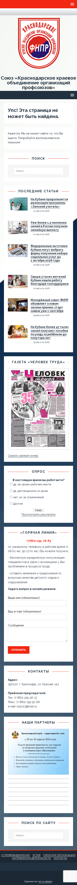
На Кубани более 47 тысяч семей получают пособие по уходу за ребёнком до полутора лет (50, 332)
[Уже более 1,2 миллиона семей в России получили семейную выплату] (18, 231)
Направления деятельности (31, 858)
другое (18, 503)
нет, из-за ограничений (28, 497)
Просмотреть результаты (38, 514)
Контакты (60, 858)
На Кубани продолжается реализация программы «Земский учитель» (49, 203)
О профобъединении (15, 855)
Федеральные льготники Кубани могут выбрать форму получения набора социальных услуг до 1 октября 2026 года (49, 253)
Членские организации (59, 855)
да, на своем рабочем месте (32, 484)
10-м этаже (45, 881)
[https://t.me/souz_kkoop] (6, 11)
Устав (36, 855)
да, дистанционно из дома (30, 491)
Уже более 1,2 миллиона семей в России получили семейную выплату (49, 226)
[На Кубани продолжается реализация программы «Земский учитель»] (18, 208)
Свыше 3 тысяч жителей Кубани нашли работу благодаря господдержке (50, 280)
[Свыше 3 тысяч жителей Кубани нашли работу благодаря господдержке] (18, 285)
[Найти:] (38, 171)
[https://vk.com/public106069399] (13, 11)
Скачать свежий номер (23, 455)
